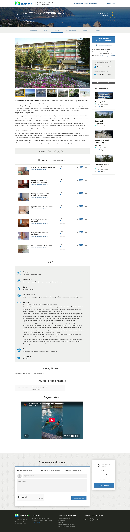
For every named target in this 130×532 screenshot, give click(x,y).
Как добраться (71, 30)
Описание (33, 30)
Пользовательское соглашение (66, 526)
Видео (85, 30)
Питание (68, 471)
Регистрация (61, 520)
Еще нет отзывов (110, 22)
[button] (40, 169)
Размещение (45, 471)
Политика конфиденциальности (66, 524)
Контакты (60, 522)
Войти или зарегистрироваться (86, 3)
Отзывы (97, 30)
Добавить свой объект (64, 518)
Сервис (19, 471)
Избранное (112, 3)
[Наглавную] (17, 15)
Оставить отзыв (79, 498)
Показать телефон (103, 39)
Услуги (57, 30)
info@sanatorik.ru (36, 522)
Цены (45, 30)
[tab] (36, 171)
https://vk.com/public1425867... (107, 56)
